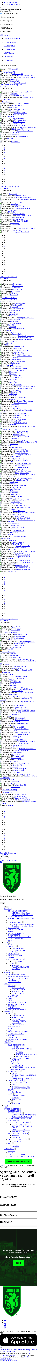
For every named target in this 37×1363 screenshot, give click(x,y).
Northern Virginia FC (21, 467)
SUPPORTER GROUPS (16, 959)
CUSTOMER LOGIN (15, 1111)
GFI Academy (14, 390)
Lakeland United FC (20, 414)
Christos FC (13, 341)
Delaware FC (14, 357)
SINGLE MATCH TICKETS (17, 911)
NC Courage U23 (18, 727)
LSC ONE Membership (15, 916)
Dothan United (15, 363)
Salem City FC (15, 502)
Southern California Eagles (26, 520)
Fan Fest (10, 920)
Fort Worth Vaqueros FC (24, 388)
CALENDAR (16, 1141)
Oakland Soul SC (18, 736)
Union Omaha (14, 223)
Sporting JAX (14, 81)
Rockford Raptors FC (22, 500)
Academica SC (15, 287)
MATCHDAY (8, 1041)
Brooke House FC (18, 328)
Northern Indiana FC (21, 465)
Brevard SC (12, 327)
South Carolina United (23, 518)
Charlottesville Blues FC (24, 337)
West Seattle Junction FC (25, 562)
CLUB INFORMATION (16, 1045)
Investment (19, 1053)
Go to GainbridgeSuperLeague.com (11, 85)
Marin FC (11, 716)
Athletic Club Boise (20, 196)
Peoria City (12, 476)
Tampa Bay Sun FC (20, 83)
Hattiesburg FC (16, 392)
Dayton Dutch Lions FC (24, 356)
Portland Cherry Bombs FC (27, 749)
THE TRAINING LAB (19, 1082)
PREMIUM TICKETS (19, 991)
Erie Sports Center (18, 370)
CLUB (6, 942)
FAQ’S (10, 970)
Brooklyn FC (14, 69)
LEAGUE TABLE (14, 1008)
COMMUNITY (9, 1149)
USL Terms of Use (16, 1350)
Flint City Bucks (17, 385)
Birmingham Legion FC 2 (26, 318)
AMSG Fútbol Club (20, 634)
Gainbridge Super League (10, 13)
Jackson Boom (15, 406)
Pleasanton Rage (17, 745)
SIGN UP (18, 1263)
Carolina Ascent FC (8, 72)
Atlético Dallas (15, 142)
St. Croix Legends (18, 527)
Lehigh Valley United (21, 419)
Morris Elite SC (16, 456)
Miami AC (11, 445)
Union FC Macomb (20, 547)
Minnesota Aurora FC (22, 720)
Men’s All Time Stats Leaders (17, 1009)
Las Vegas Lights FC (21, 109)
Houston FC (13, 399)
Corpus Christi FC (18, 203)
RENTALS (15, 1098)
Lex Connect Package (19, 950)
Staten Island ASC (18, 531)
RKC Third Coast (18, 496)
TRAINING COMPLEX (20, 1096)
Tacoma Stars (6, 538)
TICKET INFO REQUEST (16, 933)
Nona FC (10, 462)
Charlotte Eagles (17, 334)
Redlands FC (14, 491)
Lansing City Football (22, 415)
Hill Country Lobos (20, 397)
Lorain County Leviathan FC (11, 429)
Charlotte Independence (23, 197)
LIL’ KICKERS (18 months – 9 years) (24, 1067)
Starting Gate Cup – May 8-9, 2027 (23, 1079)
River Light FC (16, 494)
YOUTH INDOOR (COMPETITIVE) (24, 1115)
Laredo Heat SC (17, 417)
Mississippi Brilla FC (21, 453)
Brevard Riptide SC (20, 643)
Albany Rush (14, 295)
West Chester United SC (24, 560)
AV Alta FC (13, 194)
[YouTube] (5, 188)
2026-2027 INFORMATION (21, 1049)
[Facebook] (1, 86)
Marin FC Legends (19, 440)
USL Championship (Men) (16, 974)
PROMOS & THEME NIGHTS (18, 978)
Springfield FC (15, 525)
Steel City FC (14, 532)
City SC (9, 343)
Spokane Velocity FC (21, 221)
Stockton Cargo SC (20, 785)
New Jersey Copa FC (21, 460)
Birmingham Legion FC (24, 92)
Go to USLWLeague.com (8, 853)
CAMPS (14, 1084)
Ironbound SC (14, 404)
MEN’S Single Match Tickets (21, 913)
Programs (19, 1051)
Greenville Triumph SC (23, 208)
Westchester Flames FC (23, 567)
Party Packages (16, 1099)
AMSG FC (12, 301)
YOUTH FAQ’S (17, 1103)
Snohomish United (19, 516)
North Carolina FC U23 (23, 464)
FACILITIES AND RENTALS (18, 1133)
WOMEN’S (8, 1011)
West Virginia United (21, 566)
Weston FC (12, 571)
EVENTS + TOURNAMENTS (18, 1139)
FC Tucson (11, 381)
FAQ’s (10, 940)
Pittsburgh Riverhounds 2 (25, 478)
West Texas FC (16, 564)
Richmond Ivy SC (18, 756)
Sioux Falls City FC (20, 769)
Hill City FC (13, 395)
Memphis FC (14, 444)
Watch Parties (12, 980)
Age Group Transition (23, 1056)
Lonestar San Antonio (22, 709)
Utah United (13, 549)
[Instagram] (5, 86)
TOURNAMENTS (14, 1071)
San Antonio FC (17, 133)
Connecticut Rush (18, 352)
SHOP (6, 1105)
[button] (2, 903)
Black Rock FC (16, 319)
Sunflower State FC (20, 536)
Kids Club (11, 931)
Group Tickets (16, 1023)
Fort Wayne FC (16, 205)
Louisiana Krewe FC (21, 433)
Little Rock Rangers (20, 423)
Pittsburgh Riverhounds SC (27, 127)
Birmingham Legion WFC (26, 642)
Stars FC (9, 529)
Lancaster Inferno (18, 705)
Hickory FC (13, 394)
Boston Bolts (14, 321)
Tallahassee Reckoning (9, 790)
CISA (7, 345)
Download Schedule (14, 982)
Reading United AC (20, 485)
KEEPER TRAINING (19, 1131)
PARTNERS (12, 946)
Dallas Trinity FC (17, 74)
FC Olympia (13, 379)
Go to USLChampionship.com (9, 186)
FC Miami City (16, 376)
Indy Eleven (13, 107)
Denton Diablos (16, 359)
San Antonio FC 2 (18, 503)
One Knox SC (15, 210)
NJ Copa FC (13, 731)
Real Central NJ (17, 487)
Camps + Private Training (16, 1080)
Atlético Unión (15, 310)
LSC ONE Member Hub (15, 938)
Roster (10, 999)
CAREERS (11, 957)
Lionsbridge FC (16, 421)
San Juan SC (14, 509)
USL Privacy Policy (28, 1350)
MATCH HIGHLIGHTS (16, 1004)
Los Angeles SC (17, 712)
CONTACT (11, 963)
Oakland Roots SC (19, 122)
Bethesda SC (14, 314)
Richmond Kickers (19, 217)
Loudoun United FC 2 (22, 431)
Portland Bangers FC (21, 480)
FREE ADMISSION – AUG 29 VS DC (18, 1161)
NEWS (6, 1107)
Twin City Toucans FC (23, 546)
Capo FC (10, 330)
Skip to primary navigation (12, 4)
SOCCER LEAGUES (15, 1113)
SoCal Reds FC (16, 772)
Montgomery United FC (24, 455)
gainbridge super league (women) (18, 976)
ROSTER (11, 1028)
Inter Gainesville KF (20, 403)
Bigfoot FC (12, 316)
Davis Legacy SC (18, 354)
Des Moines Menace (20, 361)
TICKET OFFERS (14, 935)
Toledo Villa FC (17, 544)
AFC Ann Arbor (17, 289)
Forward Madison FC (22, 206)
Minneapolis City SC (21, 451)
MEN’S (6, 984)
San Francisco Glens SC (24, 507)
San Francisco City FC (23, 505)
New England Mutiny (22, 729)
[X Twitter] (3, 86)
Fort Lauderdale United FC (27, 77)
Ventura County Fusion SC (26, 551)
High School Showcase (15, 922)
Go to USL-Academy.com (8, 860)
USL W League (7, 28)
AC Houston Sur (17, 286)
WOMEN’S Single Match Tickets (22, 915)
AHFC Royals (15, 291)
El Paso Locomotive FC (24, 104)
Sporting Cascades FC (22, 232)
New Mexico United (20, 120)
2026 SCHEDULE (14, 997)
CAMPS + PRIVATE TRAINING (19, 1122)
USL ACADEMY (17, 1066)
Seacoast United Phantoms (26, 512)
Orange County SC (20, 123)
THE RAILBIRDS (18, 961)
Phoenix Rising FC (19, 125)
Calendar (14, 1073)
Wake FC (10, 558)
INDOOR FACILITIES (11, 1109)
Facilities (10, 1094)
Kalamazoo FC (16, 408)
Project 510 (12, 483)
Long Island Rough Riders (26, 426)
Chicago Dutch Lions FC (25, 339)
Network (14, 10)
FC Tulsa (10, 138)
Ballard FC (11, 312)
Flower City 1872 (18, 687)
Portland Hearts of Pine (23, 215)
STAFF (10, 1090)
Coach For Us (16, 1092)
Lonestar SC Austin (20, 707)
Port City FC (14, 482)
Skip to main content (10, 2)
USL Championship (8, 17)
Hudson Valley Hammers (25, 401)
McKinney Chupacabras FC (28, 442)
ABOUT (11, 944)
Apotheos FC (14, 307)
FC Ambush (13, 372)
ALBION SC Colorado (9, 298)
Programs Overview (18, 1064)
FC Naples (11, 212)
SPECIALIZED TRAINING (21, 1086)
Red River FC (14, 493)
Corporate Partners (17, 948)
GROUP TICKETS (18, 993)
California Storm (17, 647)
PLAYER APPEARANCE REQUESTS (21, 1156)
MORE (10, 1143)
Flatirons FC (13, 383)
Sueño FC (11, 534)
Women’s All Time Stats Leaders (18, 1039)
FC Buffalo (12, 374)
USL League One (7, 21)
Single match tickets (18, 988)
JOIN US (15, 1047)
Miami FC (11, 116)
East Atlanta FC (16, 366)
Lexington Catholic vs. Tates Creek (23, 924)
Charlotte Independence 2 (26, 336)
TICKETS (7, 909)
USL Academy (6, 32)
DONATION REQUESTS (16, 1154)
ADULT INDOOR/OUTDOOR (22, 1117)
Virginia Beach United (23, 555)
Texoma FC (12, 540)
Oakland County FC (20, 469)
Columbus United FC (21, 350)
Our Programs (12, 1062)
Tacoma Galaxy (16, 787)
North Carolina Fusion (23, 732)
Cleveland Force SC (20, 347)
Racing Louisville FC (21, 750)
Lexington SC (14, 79)
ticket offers (15, 995)
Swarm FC (11, 522)
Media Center (16, 965)
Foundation (11, 1151)
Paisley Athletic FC (20, 740)
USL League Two (7, 24)
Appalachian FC (17, 305)
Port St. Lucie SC (18, 230)
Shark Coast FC (17, 514)
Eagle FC (10, 365)
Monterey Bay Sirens (21, 723)
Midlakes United (17, 447)
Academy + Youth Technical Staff (26, 1054)
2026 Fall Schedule (14, 1026)
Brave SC (11, 325)
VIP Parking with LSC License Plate (19, 937)
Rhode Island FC (17, 129)
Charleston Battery (19, 95)
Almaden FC (14, 299)
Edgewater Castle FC (21, 368)
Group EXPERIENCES (15, 929)
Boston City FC (16, 323)
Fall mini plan (16, 1019)
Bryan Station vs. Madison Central (22, 926)
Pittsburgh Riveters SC (23, 743)
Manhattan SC (15, 438)
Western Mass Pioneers (23, 569)
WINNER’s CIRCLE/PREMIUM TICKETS (22, 918)
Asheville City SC (18, 309)
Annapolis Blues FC (20, 303)
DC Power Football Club (25, 75)
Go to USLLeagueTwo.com (9, 619)
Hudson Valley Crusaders (25, 692)
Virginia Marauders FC (23, 557)
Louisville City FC (19, 114)
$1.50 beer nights (13, 928)
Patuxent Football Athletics (26, 474)
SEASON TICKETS (18, 990)
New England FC (18, 458)
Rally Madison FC (19, 752)
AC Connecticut (17, 284)
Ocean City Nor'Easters (23, 471)
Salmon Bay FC (17, 765)
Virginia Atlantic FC (20, 798)
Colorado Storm (17, 348)
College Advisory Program (16, 1069)
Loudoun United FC (20, 113)
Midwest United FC (20, 449)
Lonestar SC (13, 424)
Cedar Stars (12, 332)
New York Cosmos (19, 214)
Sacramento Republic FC (25, 131)
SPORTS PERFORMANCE (21, 1088)
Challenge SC (14, 655)
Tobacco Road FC (18, 542)
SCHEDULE (8, 972)
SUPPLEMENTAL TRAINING (22, 1126)
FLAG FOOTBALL (14, 1120)
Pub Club (15, 952)
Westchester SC (16, 224)
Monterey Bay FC (18, 118)
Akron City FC (16, 293)
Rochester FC (14, 498)
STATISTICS (12, 1006)
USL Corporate (5, 35)
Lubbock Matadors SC (23, 436)
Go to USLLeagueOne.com (8, 277)
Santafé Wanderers (19, 511)
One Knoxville (15, 738)
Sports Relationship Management (15, 1354)
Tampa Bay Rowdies (21, 136)
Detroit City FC (7, 102)
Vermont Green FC (19, 553)
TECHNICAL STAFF (15, 955)
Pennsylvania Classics (22, 473)
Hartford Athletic (17, 105)
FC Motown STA (18, 377)
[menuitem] (3, 1165)
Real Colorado (15, 489)
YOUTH (7, 1043)
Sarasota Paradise (17, 219)
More (9, 1101)
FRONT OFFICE (13, 954)
